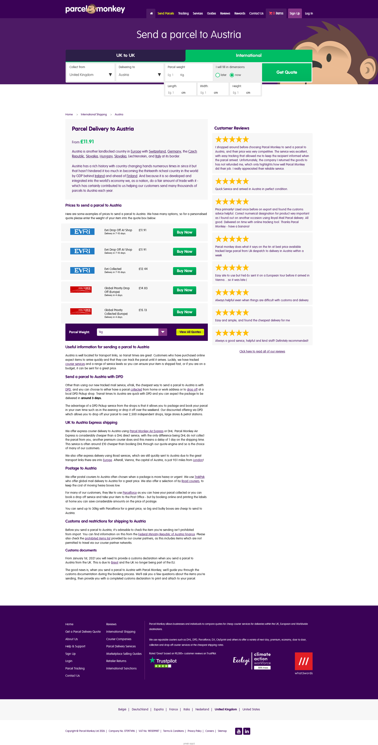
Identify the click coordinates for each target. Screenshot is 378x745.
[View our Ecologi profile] (252, 661)
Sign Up (295, 13)
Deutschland (140, 709)
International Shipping (120, 632)
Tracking (183, 13)
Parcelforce (130, 493)
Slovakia (92, 156)
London (198, 460)
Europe (136, 151)
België (122, 709)
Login (68, 661)
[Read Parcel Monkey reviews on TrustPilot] (163, 663)
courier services (75, 364)
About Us (71, 639)
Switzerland (157, 151)
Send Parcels (166, 13)
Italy (158, 156)
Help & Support (75, 646)
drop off (192, 389)
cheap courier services (238, 624)
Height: (237, 86)
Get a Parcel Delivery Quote (83, 632)
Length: (172, 86)
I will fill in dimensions (230, 67)
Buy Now (184, 232)
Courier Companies (118, 639)
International (249, 55)
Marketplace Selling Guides (124, 654)
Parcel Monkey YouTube (238, 731)
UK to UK (125, 55)
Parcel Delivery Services (121, 646)
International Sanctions (121, 668)
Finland (132, 176)
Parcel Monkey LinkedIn (246, 731)
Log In (309, 13)
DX (213, 639)
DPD (68, 389)
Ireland (100, 176)
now (238, 75)
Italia (187, 709)
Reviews (225, 13)
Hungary (106, 156)
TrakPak (200, 477)
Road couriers (190, 481)
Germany (174, 151)
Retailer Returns (116, 661)
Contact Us (72, 676)
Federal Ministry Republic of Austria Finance (166, 534)
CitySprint (221, 639)
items (278, 13)
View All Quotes (190, 332)
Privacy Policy (194, 731)
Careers (209, 731)
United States (251, 709)
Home (150, 13)
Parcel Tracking (75, 668)
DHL (189, 639)
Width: (204, 86)
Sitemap (222, 731)
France (173, 709)
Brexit (114, 562)
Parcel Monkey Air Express (146, 431)
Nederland (202, 709)
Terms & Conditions (173, 731)
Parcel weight (176, 67)
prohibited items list (97, 538)
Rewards (239, 13)
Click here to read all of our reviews (262, 351)
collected (136, 389)
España (159, 709)
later (223, 75)
